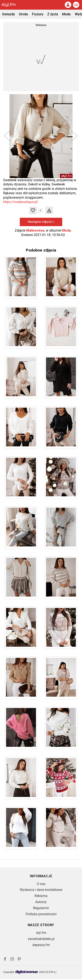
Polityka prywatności (41, 914)
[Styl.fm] (11, 5)
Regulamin (41, 908)
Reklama (41, 896)
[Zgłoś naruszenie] (49, 210)
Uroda (23, 14)
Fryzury (37, 14)
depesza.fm (41, 945)
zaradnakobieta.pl (41, 939)
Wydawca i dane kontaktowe (41, 890)
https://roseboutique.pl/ (20, 202)
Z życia (52, 14)
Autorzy (41, 902)
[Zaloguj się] (68, 5)
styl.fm (41, 933)
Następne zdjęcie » (41, 222)
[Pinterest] (19, 959)
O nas (41, 884)
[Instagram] (12, 959)
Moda (66, 14)
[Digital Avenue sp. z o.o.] (26, 972)
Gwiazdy (8, 14)
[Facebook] (5, 959)
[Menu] (76, 5)
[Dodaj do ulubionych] (33, 210)
